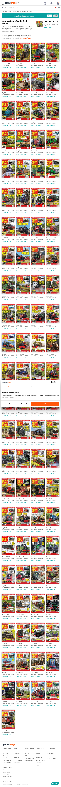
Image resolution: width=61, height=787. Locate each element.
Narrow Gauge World (17, 11)
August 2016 (35, 701)
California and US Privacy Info (7, 773)
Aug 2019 (4, 528)
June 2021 (4, 412)
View (3, 67)
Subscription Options (26, 38)
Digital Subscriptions (6, 11)
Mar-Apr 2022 (20, 354)
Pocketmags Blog (7, 762)
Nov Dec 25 (49, 93)
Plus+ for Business (7, 767)
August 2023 (5, 267)
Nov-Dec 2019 (20, 499)
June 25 (4, 151)
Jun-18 (33, 586)
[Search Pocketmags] (3, 8)
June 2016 (4, 731)
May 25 (18, 151)
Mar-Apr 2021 (35, 412)
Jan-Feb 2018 (20, 614)
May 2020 (34, 470)
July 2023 (19, 267)
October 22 (49, 296)
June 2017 (49, 643)
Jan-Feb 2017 (35, 672)
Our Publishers (6, 765)
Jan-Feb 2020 (6, 499)
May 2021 (19, 412)
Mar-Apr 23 (5, 296)
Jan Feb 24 (5, 238)
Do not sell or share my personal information (16, 403)
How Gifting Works (18, 760)
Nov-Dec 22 (34, 296)
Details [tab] (30, 387)
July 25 (48, 122)
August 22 (19, 325)
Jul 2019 (18, 528)
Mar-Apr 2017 (20, 672)
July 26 (33, 63)
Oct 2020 (19, 441)
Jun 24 (18, 209)
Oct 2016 (4, 701)
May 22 (4, 354)
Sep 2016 (19, 701)
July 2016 (49, 701)
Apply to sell (39, 762)
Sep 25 (18, 122)
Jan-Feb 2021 (50, 412)
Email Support (17, 753)
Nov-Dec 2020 (6, 441)
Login (37, 765)
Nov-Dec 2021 (50, 354)
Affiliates (38, 753)
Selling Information (40, 760)
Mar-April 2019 (6, 557)
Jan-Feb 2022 (35, 354)
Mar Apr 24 (49, 209)
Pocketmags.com (51, 753)
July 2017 (34, 643)
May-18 (48, 586)
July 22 (33, 325)
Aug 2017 (19, 643)
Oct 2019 (33, 499)
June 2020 (19, 470)
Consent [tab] (10, 387)
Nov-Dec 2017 (35, 614)
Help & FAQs (17, 751)
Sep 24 (33, 180)
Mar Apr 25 (34, 151)
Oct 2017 (48, 614)
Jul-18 (18, 586)
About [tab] (50, 387)
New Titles (5, 753)
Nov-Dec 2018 (20, 557)
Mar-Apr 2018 (5, 614)
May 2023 (49, 267)
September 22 (6, 325)
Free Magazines (7, 760)
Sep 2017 (4, 643)
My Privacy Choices (7, 781)
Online (26, 755)
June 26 (48, 63)
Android (27, 753)
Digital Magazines (29, 760)
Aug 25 (33, 122)
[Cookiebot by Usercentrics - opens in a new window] (52, 382)
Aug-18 (4, 586)
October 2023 (35, 238)
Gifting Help (17, 762)
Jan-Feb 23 (19, 296)
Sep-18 (48, 557)
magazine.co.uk (50, 755)
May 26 (4, 93)
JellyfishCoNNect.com (52, 758)
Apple (26, 751)
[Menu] (2, 3)
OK (45, 403)
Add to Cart (8, 67)
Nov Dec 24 (5, 180)
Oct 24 (18, 180)
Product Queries (40, 751)
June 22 (48, 325)
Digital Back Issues (27, 11)
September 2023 (51, 238)
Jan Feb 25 (49, 151)
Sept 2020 (34, 441)
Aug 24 (48, 180)
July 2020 (4, 470)
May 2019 (49, 528)
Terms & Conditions (7, 776)
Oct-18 (33, 557)
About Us (49, 751)
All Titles (5, 751)
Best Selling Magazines (6, 756)
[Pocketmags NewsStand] (10, 3)
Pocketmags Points (29, 758)
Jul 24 (3, 209)
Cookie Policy (6, 779)
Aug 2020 (49, 441)
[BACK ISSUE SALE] (38, 61)
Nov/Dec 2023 (20, 238)
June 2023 (34, 267)
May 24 (33, 209)
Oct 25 (3, 122)
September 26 (6, 63)
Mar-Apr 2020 (50, 470)
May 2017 (4, 672)
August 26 (19, 63)
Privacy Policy (6, 769)
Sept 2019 (49, 499)
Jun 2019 (33, 528)
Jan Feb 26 (34, 93)
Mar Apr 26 (19, 93)
